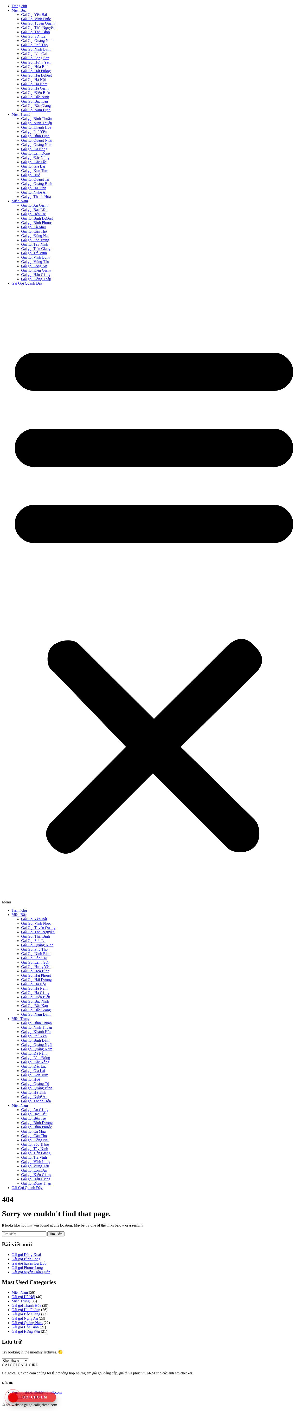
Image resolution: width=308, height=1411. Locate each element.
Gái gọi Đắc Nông (35, 158)
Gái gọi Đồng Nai (35, 236)
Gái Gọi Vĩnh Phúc (36, 19)
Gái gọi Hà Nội (23, 1297)
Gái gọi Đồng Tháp (36, 279)
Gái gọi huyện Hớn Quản (31, 1272)
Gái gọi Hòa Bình (25, 1327)
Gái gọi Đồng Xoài (26, 1255)
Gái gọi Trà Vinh (34, 253)
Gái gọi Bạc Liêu (34, 210)
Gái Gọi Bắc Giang (36, 106)
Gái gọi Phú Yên (34, 132)
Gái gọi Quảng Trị (35, 179)
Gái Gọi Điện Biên (35, 93)
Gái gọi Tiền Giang (36, 249)
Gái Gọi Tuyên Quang (38, 23)
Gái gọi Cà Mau (33, 227)
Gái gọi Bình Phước (36, 223)
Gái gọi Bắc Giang (26, 1314)
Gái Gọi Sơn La (33, 36)
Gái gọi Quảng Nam (36, 145)
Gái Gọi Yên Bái (34, 15)
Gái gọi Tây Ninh (34, 244)
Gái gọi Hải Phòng (26, 1310)
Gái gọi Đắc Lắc (33, 162)
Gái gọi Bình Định (35, 136)
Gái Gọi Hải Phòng (36, 71)
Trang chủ (19, 6)
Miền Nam (20, 201)
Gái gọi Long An (34, 266)
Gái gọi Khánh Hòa (36, 127)
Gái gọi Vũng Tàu (35, 262)
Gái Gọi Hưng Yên (36, 62)
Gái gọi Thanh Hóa (36, 197)
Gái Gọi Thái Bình (35, 32)
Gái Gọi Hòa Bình (35, 67)
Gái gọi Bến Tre (33, 214)
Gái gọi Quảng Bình (36, 184)
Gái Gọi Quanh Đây (27, 283)
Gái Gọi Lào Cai (34, 54)
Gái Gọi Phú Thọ (34, 45)
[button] (154, 596)
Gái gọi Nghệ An (34, 192)
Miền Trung (21, 114)
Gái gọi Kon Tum (34, 171)
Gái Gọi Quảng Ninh (37, 41)
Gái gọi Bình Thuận (36, 119)
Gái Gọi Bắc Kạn (34, 101)
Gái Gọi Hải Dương (36, 75)
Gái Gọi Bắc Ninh (35, 97)
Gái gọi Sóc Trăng (35, 240)
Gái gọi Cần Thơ (34, 231)
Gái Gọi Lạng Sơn (35, 58)
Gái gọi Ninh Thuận (36, 123)
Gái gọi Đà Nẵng (34, 149)
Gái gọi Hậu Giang (35, 275)
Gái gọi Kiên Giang (36, 270)
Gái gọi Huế (30, 175)
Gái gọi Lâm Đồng (35, 153)
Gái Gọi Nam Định (36, 110)
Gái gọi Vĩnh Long (35, 257)
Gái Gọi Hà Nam (34, 84)
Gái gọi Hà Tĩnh (33, 188)
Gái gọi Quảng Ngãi (36, 140)
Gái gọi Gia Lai (33, 166)
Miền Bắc (19, 10)
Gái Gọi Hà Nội (33, 80)
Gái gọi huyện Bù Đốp (29, 1263)
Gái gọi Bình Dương (37, 218)
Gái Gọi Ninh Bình (36, 49)
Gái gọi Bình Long (26, 1259)
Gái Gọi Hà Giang (35, 88)
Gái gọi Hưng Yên (26, 1331)
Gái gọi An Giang (34, 205)
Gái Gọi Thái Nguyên (38, 28)
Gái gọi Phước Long (27, 1268)
